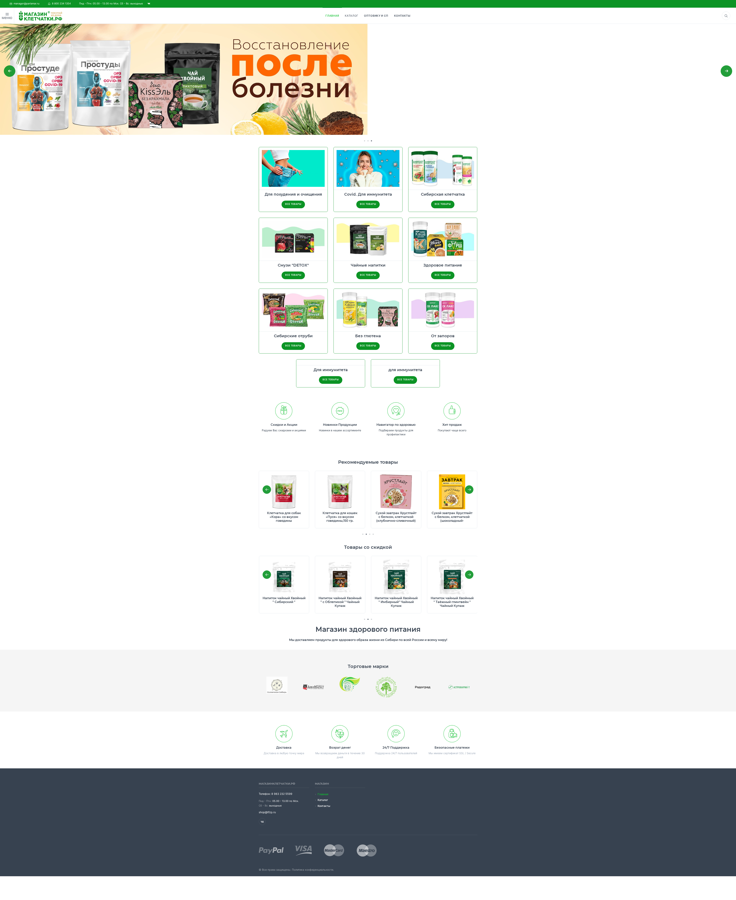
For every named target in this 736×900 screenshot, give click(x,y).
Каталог (323, 800)
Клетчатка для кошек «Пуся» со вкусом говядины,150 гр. (284, 517)
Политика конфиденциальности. (313, 869)
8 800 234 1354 (60, 3)
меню (7, 17)
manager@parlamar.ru (25, 3)
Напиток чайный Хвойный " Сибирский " (452, 515)
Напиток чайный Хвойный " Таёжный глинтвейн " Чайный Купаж (396, 602)
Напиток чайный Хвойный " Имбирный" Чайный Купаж (340, 602)
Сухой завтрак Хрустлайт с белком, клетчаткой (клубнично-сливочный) (340, 517)
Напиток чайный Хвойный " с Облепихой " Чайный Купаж (283, 602)
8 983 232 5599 (281, 793)
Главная (323, 794)
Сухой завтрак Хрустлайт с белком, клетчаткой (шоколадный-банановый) (396, 518)
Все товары (293, 204)
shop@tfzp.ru (267, 812)
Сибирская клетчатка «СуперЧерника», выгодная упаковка (452, 602)
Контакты (324, 805)
